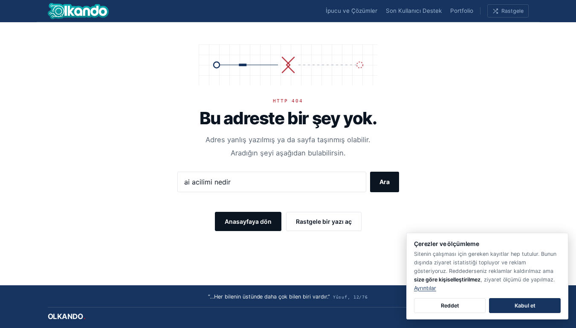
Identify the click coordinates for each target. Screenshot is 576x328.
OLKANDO (67, 316)
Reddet (450, 305)
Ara (384, 181)
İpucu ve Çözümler (351, 10)
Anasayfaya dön (248, 221)
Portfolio (461, 10)
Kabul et (525, 305)
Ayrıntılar (425, 288)
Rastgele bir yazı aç (324, 221)
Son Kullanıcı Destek (414, 10)
